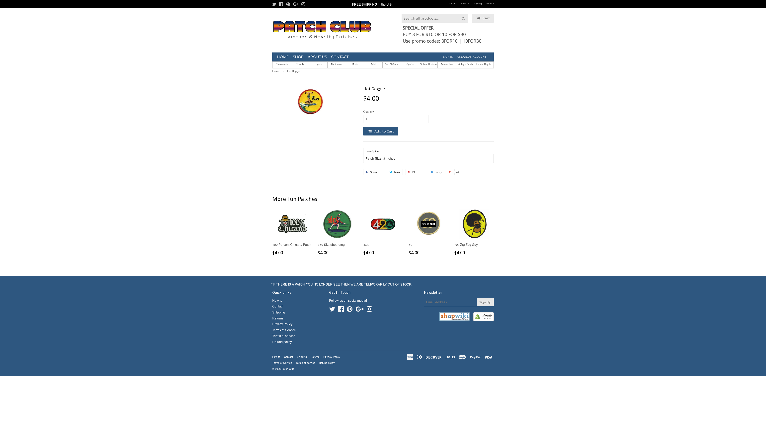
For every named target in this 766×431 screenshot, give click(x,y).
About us (317, 57)
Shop (298, 57)
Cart (486, 18)
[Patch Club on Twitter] (274, 4)
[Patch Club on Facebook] (281, 4)
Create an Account (471, 56)
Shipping (478, 3)
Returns (277, 318)
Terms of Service (284, 330)
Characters (282, 64)
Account (490, 3)
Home (283, 57)
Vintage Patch (465, 64)
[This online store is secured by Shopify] (483, 317)
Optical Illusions (428, 64)
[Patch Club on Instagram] (303, 4)
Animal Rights (483, 64)
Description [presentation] (372, 151)
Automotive (447, 64)
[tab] (372, 151)
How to (277, 300)
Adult (373, 64)
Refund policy (282, 341)
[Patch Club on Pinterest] (288, 4)
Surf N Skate (392, 64)
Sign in (448, 56)
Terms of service (283, 335)
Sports (410, 64)
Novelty (300, 64)
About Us (465, 3)
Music (355, 64)
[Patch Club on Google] (296, 4)
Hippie (318, 64)
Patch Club (287, 369)
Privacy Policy (282, 324)
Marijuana (336, 64)
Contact (453, 3)
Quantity (368, 112)
